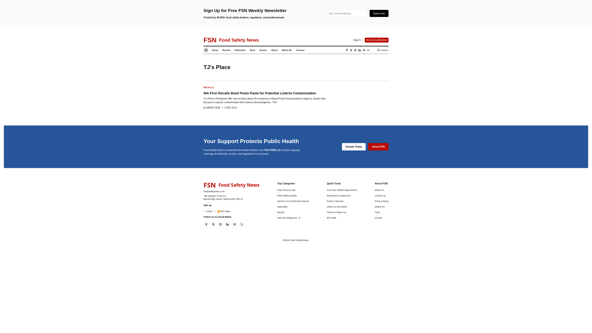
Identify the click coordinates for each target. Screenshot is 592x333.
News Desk (213, 107)
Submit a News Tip (336, 212)
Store (377, 212)
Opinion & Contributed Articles (293, 201)
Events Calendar (335, 201)
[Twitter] (351, 50)
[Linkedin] (359, 50)
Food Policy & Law (286, 190)
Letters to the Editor (337, 206)
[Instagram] (355, 50)
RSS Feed (331, 217)
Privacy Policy (381, 201)
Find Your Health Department (342, 190)
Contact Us (380, 195)
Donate (378, 217)
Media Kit (380, 206)
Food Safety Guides (287, 195)
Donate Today (354, 146)
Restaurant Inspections (339, 195)
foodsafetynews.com (214, 191)
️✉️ (208, 211)
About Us (379, 190)
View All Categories (287, 217)
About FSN (378, 146)
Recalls (209, 87)
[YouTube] (364, 50)
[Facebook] (346, 50)
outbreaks (282, 206)
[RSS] (368, 50)
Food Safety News (299, 240)
